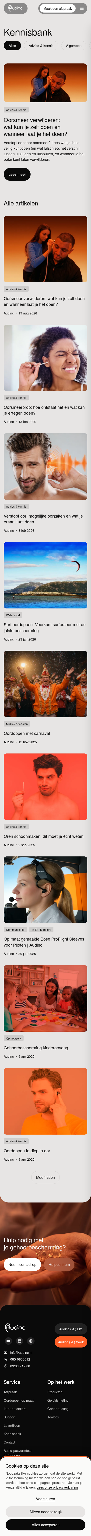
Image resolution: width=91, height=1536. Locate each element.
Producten (55, 1392)
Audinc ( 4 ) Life (71, 1329)
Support (9, 1417)
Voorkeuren (45, 1498)
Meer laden (45, 1177)
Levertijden (12, 1425)
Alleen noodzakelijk (45, 1511)
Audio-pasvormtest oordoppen (18, 1452)
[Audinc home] (15, 8)
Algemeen (73, 45)
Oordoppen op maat (19, 1400)
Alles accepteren (46, 1524)
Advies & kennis (41, 45)
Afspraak (10, 1392)
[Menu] (81, 8)
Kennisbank (12, 1433)
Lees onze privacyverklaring (57, 1487)
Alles (12, 45)
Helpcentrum (59, 1264)
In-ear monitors (15, 1408)
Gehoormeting (58, 1408)
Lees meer (17, 174)
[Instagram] (30, 1341)
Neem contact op (22, 1264)
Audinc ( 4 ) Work (71, 1342)
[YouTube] (8, 1341)
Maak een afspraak (57, 8)
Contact (9, 1442)
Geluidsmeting (58, 1400)
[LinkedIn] (19, 1341)
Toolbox (53, 1417)
